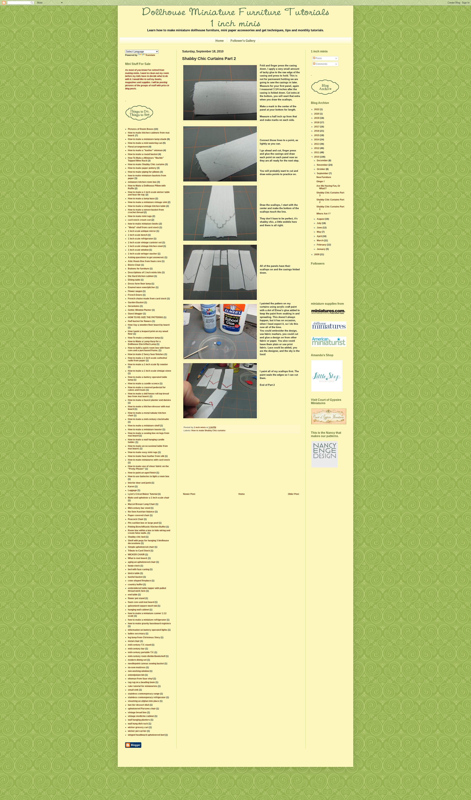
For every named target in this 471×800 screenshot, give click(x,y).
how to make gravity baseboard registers (149, 623)
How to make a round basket (143, 154)
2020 (317, 114)
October (321, 169)
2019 (317, 118)
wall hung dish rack (138, 723)
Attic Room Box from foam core (144, 261)
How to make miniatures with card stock (149, 460)
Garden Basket (136, 302)
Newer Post (189, 494)
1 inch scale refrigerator (140, 238)
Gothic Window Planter (139, 310)
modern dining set (137, 660)
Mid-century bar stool (139, 508)
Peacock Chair (135, 519)
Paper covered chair (138, 515)
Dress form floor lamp (139, 283)
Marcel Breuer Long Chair (141, 504)
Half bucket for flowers (140, 321)
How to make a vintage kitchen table (147, 206)
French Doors (135, 295)
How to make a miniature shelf (144, 425)
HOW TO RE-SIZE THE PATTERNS (145, 317)
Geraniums (133, 306)
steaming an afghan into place (143, 701)
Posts (318, 58)
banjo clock (134, 565)
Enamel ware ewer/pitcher (141, 287)
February (322, 244)
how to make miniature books (143, 223)
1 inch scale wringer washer (142, 253)
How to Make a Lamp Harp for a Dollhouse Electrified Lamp (144, 342)
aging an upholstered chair (142, 562)
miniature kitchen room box (142, 182)
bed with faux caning (138, 569)
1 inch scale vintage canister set (145, 242)
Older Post (293, 494)
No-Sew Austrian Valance (141, 511)
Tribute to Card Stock (139, 550)
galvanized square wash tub (142, 606)
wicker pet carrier (137, 731)
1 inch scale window (138, 250)
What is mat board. (137, 558)
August (321, 219)
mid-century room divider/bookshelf (146, 656)
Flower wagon (135, 291)
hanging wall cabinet (138, 609)
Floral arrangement (138, 146)
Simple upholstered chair (141, 547)
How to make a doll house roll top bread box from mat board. (148, 395)
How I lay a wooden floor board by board (148, 325)
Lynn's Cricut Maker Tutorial (142, 494)
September (323, 173)
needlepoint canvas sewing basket (146, 663)
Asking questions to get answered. (146, 257)
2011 (317, 152)
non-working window (138, 671)
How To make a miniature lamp (144, 337)
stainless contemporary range (144, 693)
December (322, 160)
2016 (317, 131)
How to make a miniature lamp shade (147, 139)
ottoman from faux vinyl (140, 678)
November (322, 165)
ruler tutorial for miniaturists (142, 686)
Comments (321, 64)
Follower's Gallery (243, 40)
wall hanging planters (139, 720)
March (320, 240)
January (321, 249)
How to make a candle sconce (143, 383)
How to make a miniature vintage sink (147, 202)
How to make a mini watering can (145, 143)
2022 (317, 109)
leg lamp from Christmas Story (144, 637)
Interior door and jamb (139, 483)
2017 (317, 126)
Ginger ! (320, 181)
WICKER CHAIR (136, 554)
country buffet (135, 584)
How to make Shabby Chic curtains (208, 430)
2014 (317, 139)
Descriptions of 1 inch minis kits (144, 272)
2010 (317, 157)
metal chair (134, 641)
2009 (317, 254)
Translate (150, 55)
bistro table (134, 573)
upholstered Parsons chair (142, 708)
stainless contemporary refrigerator (147, 697)
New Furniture (323, 177)
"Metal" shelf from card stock (143, 227)
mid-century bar (136, 648)
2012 (317, 148)
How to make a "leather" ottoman (145, 150)
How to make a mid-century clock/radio (148, 419)
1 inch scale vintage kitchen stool (145, 246)
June (320, 227)
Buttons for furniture (138, 268)
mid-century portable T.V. (141, 652)
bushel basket (135, 577)
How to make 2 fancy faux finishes (146, 354)
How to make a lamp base (141, 198)
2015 (317, 135)
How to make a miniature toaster (145, 429)
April (319, 236)
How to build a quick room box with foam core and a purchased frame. (149, 349)
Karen (131, 486)
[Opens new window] (133, 747)
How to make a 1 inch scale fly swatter (148, 364)
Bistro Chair (134, 265)
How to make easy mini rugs (142, 452)
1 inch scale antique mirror (142, 231)
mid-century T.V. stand (139, 645)
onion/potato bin (136, 675)
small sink (133, 690)
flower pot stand (136, 598)
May (319, 232)
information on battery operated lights (147, 630)
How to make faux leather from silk (146, 456)
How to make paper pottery (142, 168)
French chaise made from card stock (147, 298)
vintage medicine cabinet (141, 716)
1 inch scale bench (137, 235)
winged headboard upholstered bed (146, 735)
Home (219, 40)
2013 (317, 144)
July (319, 223)
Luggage (132, 490)
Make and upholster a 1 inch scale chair (148, 497)
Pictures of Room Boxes (140, 129)
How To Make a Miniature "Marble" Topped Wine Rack (146, 159)
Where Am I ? (323, 213)
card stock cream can (139, 220)
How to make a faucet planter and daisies (149, 400)
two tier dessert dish (138, 705)
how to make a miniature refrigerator (147, 620)
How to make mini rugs (140, 216)
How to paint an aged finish (142, 472)
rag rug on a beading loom (141, 682)
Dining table (134, 280)
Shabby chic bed (136, 537)
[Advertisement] (241, 465)
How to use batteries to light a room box (148, 476)
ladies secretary (136, 633)
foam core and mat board (141, 602)
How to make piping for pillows (144, 172)
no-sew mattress (137, 667)
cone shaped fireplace (139, 580)
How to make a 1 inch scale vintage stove (149, 371)
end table (132, 594)
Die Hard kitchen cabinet (141, 276)
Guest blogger (135, 313)
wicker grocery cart (138, 727)
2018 (317, 122)
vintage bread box (137, 712)
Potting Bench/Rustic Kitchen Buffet (147, 526)
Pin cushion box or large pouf (143, 523)
